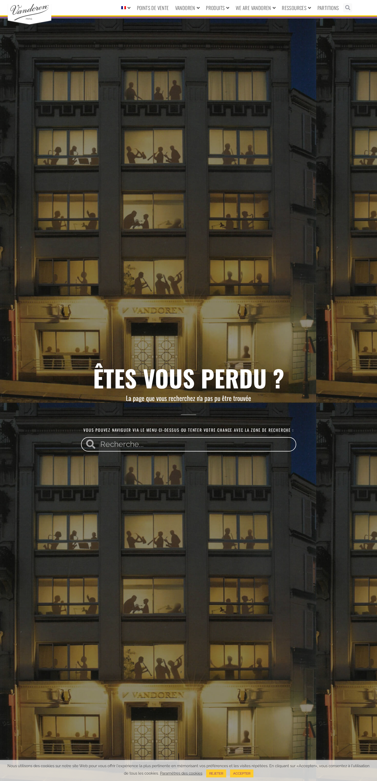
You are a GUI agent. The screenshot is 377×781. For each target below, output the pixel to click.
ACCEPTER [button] (241, 773)
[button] (347, 7)
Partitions (328, 7)
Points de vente (153, 7)
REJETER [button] (216, 773)
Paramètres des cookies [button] (181, 773)
